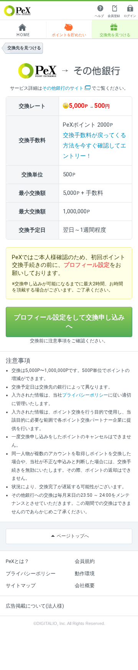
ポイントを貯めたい (69, 35)
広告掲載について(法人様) (35, 606)
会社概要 (85, 585)
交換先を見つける (115, 35)
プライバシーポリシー (85, 395)
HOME (23, 35)
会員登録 (114, 16)
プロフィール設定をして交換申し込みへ (69, 321)
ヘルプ (99, 16)
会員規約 (85, 561)
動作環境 (85, 573)
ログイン (130, 16)
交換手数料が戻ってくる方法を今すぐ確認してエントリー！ (94, 145)
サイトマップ (21, 585)
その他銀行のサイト (63, 88)
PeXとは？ (17, 561)
